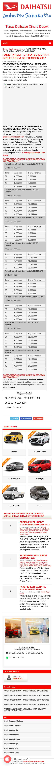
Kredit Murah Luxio (11, 735)
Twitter (15, 418)
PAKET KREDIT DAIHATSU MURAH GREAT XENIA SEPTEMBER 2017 (26, 56)
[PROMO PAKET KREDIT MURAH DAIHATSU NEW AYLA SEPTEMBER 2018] (10, 530)
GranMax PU (14, 506)
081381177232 (16, 653)
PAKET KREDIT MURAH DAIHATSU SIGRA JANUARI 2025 (26, 691)
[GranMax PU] (14, 500)
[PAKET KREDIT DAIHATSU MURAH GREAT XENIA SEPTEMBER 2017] (10, 595)
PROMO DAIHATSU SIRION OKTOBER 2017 (33, 556)
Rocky (14, 452)
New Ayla (40, 479)
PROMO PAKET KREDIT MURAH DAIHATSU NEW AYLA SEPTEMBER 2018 (35, 524)
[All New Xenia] (14, 473)
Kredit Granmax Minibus (13, 721)
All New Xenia (14, 479)
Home (5, 49)
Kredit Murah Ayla (39, 529)
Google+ (39, 418)
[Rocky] (14, 446)
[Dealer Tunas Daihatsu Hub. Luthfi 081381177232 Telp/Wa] (27, 18)
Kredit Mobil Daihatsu (12, 726)
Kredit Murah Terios (35, 532)
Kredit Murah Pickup (36, 531)
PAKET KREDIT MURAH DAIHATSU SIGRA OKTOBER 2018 (26, 700)
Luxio (39, 506)
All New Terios (40, 452)
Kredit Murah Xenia (16, 49)
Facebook (27, 418)
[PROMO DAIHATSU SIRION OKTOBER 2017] (10, 563)
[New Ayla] (39, 473)
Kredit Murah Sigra (11, 744)
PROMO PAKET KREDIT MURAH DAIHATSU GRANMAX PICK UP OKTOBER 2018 (25, 710)
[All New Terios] (39, 446)
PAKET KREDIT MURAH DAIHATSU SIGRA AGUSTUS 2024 (26, 695)
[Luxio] (39, 500)
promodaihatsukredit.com (13, 137)
